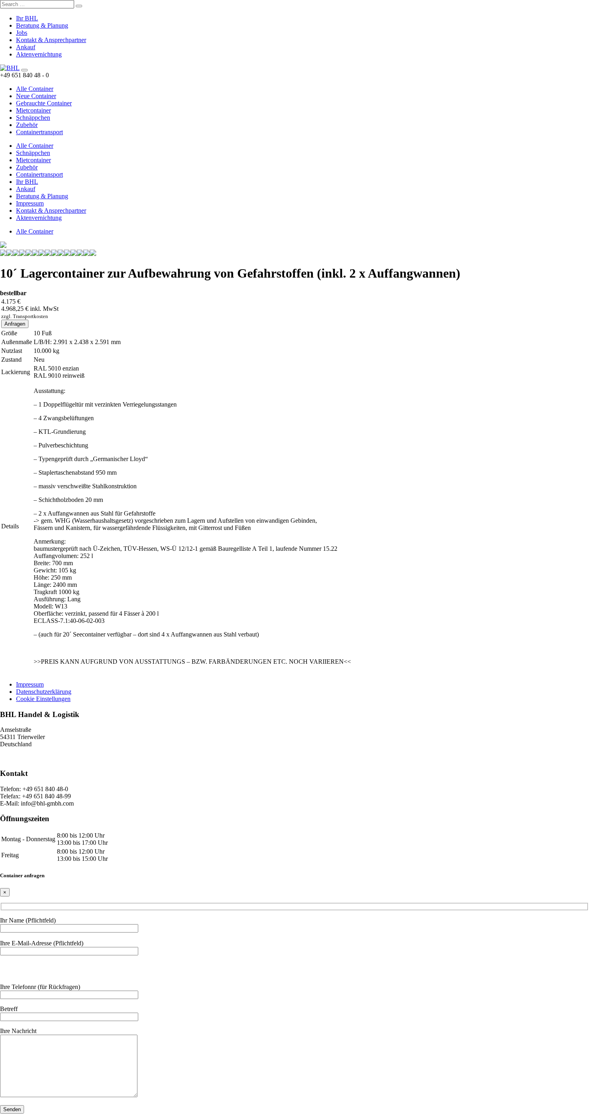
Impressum (30, 203)
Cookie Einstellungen (43, 698)
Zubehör (27, 124)
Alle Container (34, 88)
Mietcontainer (33, 110)
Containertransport (39, 132)
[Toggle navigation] (24, 70)
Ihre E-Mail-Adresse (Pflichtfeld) (41, 943)
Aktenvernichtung (39, 54)
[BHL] (10, 67)
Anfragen (14, 324)
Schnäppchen (33, 117)
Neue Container (36, 96)
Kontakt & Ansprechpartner (51, 39)
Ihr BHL (27, 18)
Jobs (21, 32)
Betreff (9, 1008)
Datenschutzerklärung (43, 691)
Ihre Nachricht (18, 1030)
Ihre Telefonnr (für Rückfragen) (40, 986)
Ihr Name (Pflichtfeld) (28, 920)
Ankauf (25, 47)
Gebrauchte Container (44, 103)
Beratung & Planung (42, 25)
